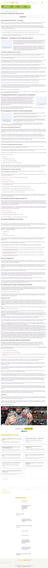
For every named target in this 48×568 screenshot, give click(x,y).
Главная (2, 562)
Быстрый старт (24, 501)
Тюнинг (21, 6)
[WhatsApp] (26, 431)
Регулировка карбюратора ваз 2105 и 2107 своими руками (6, 47)
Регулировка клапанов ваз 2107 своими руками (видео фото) (34, 463)
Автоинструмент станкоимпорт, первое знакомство (23, 554)
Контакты (9, 562)
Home (3, 11)
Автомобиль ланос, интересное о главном (24, 525)
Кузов (15, 6)
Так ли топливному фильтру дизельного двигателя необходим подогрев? (26, 541)
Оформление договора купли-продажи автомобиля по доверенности (26, 507)
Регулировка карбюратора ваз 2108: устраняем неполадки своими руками (6, 120)
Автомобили (7, 6)
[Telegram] (25, 431)
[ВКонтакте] (22, 431)
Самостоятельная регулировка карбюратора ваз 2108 (11, 455)
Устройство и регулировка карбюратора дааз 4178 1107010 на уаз (12, 471)
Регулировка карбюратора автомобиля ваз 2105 (11, 462)
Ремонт (28, 6)
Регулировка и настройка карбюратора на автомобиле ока (33, 447)
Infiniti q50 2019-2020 (20, 513)
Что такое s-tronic (25, 535)
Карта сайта (5, 562)
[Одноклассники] (24, 431)
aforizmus (8, 2)
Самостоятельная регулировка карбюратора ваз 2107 (34, 455)
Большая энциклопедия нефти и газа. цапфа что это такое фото (26, 548)
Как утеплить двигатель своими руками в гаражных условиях (27, 520)
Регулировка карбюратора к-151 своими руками (41, 104)
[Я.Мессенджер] (21, 431)
